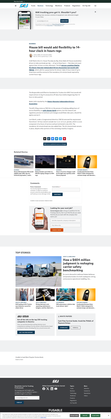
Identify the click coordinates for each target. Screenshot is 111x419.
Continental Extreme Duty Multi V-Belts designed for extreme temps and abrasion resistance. (86, 173)
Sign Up (19, 402)
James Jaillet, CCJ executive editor (42, 55)
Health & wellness (21, 302)
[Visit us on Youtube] (55, 388)
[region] (55, 415)
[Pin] (64, 138)
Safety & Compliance (69, 256)
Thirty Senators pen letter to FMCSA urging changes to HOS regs (44, 173)
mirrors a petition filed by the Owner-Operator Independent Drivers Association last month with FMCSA (54, 67)
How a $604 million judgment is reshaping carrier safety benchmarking (78, 265)
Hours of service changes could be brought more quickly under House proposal (65, 173)
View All (75, 327)
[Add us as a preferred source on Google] (48, 138)
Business (32, 43)
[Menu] (16, 6)
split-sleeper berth (49, 110)
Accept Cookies (95, 415)
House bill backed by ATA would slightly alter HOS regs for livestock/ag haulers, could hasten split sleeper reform (23, 173)
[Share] (52, 138)
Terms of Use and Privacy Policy (58, 24)
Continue (57, 194)
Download (63, 327)
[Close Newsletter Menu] (95, 12)
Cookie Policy (43, 417)
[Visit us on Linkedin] (52, 388)
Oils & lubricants (41, 302)
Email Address (56, 186)
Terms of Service (58, 25)
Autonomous (60, 302)
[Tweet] (60, 138)
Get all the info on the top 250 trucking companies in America (32, 321)
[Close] (108, 415)
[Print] (44, 138)
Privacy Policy (50, 25)
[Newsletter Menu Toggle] (95, 6)
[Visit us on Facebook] (43, 388)
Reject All (85, 415)
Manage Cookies (74, 415)
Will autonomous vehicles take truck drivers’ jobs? (65, 305)
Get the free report (26, 332)
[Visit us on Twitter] (47, 388)
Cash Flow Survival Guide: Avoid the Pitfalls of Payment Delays (75, 322)
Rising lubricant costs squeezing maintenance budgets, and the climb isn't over (44, 306)
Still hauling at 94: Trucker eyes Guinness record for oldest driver (23, 306)
